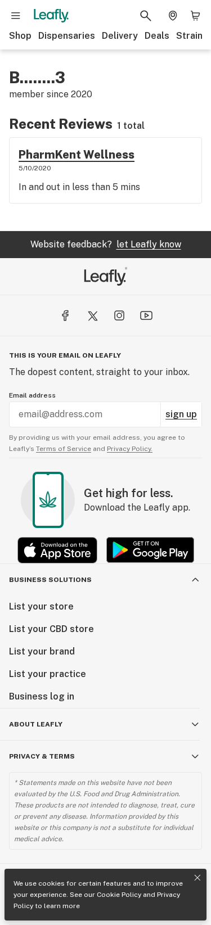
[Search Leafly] (145, 15)
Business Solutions (50, 580)
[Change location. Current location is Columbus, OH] (172, 15)
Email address (32, 395)
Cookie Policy (119, 895)
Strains (192, 35)
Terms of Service (63, 449)
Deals (157, 35)
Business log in (41, 696)
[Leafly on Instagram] (119, 315)
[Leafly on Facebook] (65, 315)
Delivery (120, 35)
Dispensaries (66, 35)
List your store (41, 606)
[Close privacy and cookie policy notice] (197, 877)
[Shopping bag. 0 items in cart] (195, 15)
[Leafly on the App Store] (57, 550)
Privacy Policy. (129, 449)
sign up (181, 414)
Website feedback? (105, 244)
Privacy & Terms (42, 756)
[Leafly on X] (92, 315)
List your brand (42, 651)
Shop (20, 35)
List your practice (47, 674)
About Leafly (35, 724)
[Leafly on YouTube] (146, 315)
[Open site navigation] (16, 15)
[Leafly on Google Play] (150, 550)
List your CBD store (51, 629)
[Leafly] (51, 15)
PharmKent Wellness (76, 154)
